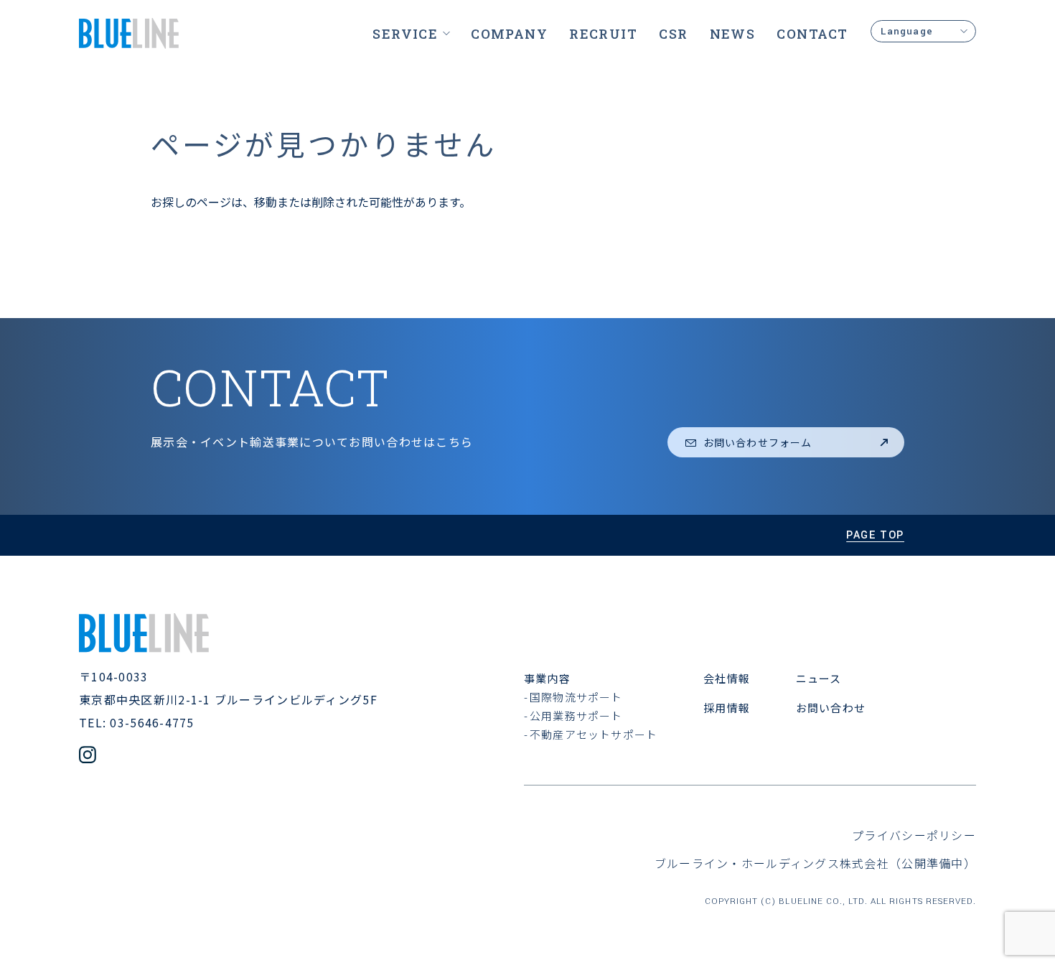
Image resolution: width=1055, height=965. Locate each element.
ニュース (819, 678)
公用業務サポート (576, 715)
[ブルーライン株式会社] (129, 33)
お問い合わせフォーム (757, 442)
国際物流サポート (576, 696)
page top (875, 535)
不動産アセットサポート (593, 734)
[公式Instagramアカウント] (87, 756)
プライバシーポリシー (914, 835)
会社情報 (726, 678)
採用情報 (726, 707)
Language (907, 31)
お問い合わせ (831, 707)
